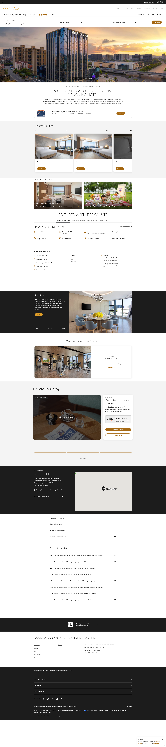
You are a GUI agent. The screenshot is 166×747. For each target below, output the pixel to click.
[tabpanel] (83, 312)
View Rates (41, 168)
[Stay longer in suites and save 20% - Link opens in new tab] (58, 195)
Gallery (161, 8)
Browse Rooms (118, 429)
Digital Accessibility (103, 710)
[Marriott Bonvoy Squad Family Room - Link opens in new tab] (108, 195)
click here (156, 743)
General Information (56, 524)
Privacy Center (78, 710)
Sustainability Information (58, 537)
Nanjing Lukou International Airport (47, 490)
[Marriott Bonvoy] (159, 2)
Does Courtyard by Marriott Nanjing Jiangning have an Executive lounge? (73, 593)
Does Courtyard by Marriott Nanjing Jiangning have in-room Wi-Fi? (70, 574)
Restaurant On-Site (67, 231)
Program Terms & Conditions (66, 710)
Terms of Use (54, 710)
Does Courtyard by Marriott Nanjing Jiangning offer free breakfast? (70, 600)
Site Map (36, 712)
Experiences (147, 8)
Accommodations (130, 8)
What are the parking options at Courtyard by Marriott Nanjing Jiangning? (73, 568)
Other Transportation (42, 496)
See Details (121, 113)
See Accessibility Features (43, 270)
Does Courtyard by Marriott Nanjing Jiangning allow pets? (68, 562)
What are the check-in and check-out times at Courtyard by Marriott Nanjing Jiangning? (77, 555)
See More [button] (118, 103)
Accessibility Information (57, 530)
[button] (149, 2)
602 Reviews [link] (55, 14)
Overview (119, 8)
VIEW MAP (142, 14)
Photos (60, 645)
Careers (47, 710)
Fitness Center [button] (40, 238)
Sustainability (40, 231)
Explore (38, 314)
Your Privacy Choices (91, 710)
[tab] (63, 220)
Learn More (110, 367)
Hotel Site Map (43, 712)
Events (155, 8)
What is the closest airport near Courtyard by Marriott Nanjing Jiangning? (72, 581)
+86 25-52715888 (156, 14)
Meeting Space (116, 231)
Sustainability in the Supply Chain (118, 710)
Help (50, 712)
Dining (139, 8)
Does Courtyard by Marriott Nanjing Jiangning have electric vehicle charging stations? (76, 587)
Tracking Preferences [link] (39, 710)
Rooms (36, 648)
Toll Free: (92, 651)
